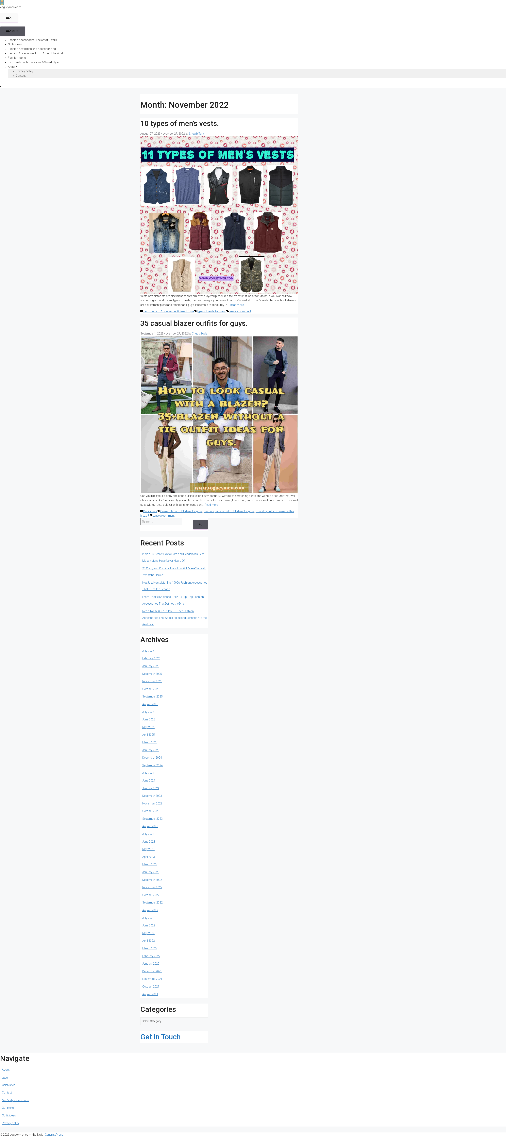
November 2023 (152, 803)
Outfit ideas (15, 44)
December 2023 (152, 795)
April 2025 (148, 734)
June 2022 (148, 925)
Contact (21, 75)
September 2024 (152, 765)
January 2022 (150, 963)
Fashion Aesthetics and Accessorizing (32, 48)
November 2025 (152, 681)
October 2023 (150, 811)
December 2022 (152, 879)
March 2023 (149, 864)
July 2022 (148, 918)
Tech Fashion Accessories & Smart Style (33, 62)
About (11, 66)
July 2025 (148, 712)
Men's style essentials (15, 1100)
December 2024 (152, 757)
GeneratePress (54, 1134)
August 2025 (150, 704)
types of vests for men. (211, 311)
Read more (237, 304)
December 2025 (152, 673)
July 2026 (148, 650)
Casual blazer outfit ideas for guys (181, 511)
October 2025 (150, 689)
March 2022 (149, 948)
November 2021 (152, 978)
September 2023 (152, 818)
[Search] (200, 524)
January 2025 (150, 750)
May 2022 (148, 933)
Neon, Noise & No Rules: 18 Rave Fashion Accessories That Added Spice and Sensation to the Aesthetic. (174, 618)
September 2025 (152, 696)
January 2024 (150, 788)
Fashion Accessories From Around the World (36, 53)
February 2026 (151, 658)
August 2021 (150, 994)
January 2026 (150, 666)
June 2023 (148, 841)
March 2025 (149, 742)
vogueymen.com (10, 7)
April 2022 (148, 940)
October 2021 (150, 986)
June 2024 (148, 780)
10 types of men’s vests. (179, 123)
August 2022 (150, 910)
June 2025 (148, 719)
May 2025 (148, 727)
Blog (5, 1077)
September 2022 (152, 902)
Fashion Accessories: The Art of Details (32, 40)
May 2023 (148, 849)
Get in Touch (160, 1037)
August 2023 (150, 826)
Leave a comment (240, 311)
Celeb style (8, 1085)
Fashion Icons (17, 57)
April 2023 (148, 856)
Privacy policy (24, 71)
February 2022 (151, 956)
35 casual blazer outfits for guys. (194, 323)
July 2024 (148, 772)
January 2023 (150, 872)
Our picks (8, 1107)
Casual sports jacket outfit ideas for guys (229, 511)
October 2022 (150, 895)
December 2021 (152, 971)
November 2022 (152, 887)
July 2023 (148, 834)
